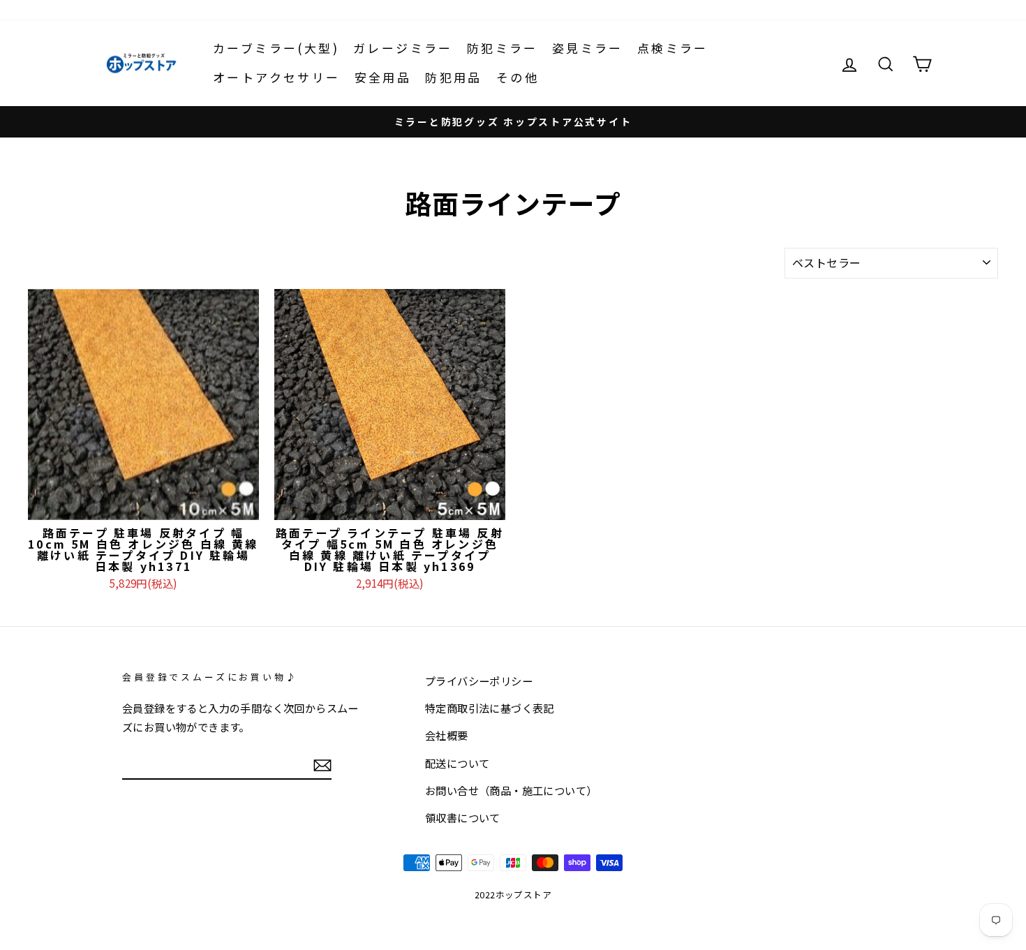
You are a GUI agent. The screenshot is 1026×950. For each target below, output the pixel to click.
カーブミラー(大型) (276, 48)
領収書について (462, 817)
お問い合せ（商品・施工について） (511, 790)
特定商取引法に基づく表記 (489, 707)
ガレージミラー (403, 48)
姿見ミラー (587, 48)
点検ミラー (672, 48)
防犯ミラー (502, 48)
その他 (517, 77)
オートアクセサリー (277, 77)
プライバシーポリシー (479, 680)
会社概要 (446, 735)
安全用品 (383, 77)
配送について (457, 763)
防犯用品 (453, 77)
